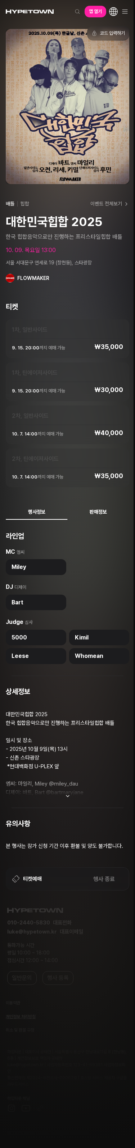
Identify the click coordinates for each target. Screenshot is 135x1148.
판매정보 (98, 512)
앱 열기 (95, 11)
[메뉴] (125, 11)
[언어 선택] (113, 11)
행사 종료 (104, 879)
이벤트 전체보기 (106, 204)
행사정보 (36, 512)
